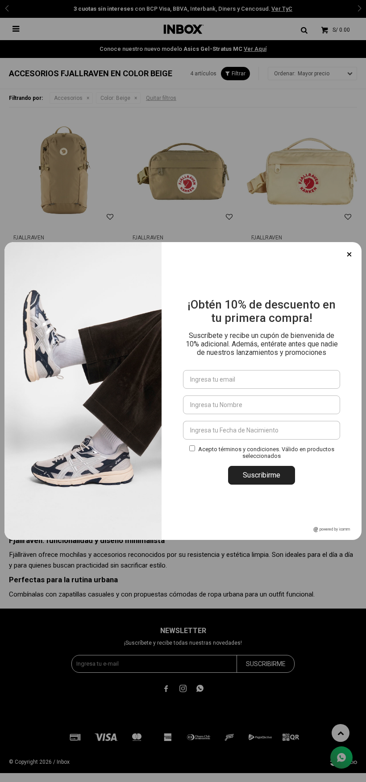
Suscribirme (261, 475)
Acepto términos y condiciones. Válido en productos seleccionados (266, 452)
